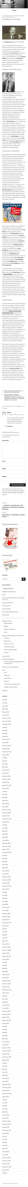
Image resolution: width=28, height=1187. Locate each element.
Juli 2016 (4, 962)
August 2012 (5, 1096)
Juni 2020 (4, 828)
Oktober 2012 (5, 1090)
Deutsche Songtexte (8, 3)
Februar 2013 (5, 1078)
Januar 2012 (5, 1118)
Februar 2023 (5, 739)
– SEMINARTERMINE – (8, 588)
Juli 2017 (4, 929)
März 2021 (5, 800)
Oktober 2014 (5, 1017)
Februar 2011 (5, 1151)
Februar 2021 (5, 803)
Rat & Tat (6, 681)
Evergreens (7, 395)
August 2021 (5, 788)
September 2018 (6, 886)
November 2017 (6, 916)
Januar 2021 (5, 806)
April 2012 (5, 1109)
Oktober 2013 (5, 1054)
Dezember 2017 (6, 913)
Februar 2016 (5, 974)
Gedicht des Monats (7, 602)
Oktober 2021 (5, 782)
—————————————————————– (12, 618)
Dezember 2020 (6, 809)
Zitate (5, 632)
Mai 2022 (4, 761)
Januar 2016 (5, 977)
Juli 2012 (4, 1099)
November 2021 (6, 779)
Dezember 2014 (6, 1011)
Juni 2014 (4, 1029)
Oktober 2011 (5, 1127)
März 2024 (5, 709)
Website (4, 476)
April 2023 (5, 736)
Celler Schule (8, 394)
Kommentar (5, 440)
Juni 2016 (4, 965)
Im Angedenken (6, 605)
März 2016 (5, 971)
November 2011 (6, 1124)
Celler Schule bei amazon (10, 524)
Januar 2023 (5, 742)
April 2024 (5, 706)
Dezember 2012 (6, 1084)
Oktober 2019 (5, 849)
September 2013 (6, 1057)
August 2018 (5, 889)
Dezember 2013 (6, 1048)
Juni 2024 (4, 703)
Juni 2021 (4, 794)
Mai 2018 (4, 898)
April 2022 (5, 764)
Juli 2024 (4, 700)
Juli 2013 (4, 1063)
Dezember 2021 (6, 776)
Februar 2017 (5, 944)
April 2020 (5, 834)
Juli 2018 (4, 892)
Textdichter (13, 400)
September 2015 (6, 990)
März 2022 (5, 767)
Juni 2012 (4, 1102)
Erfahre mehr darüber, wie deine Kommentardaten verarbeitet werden (13, 492)
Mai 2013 (4, 1069)
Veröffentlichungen (9, 646)
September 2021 (6, 785)
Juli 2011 (4, 1136)
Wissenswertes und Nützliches (10, 667)
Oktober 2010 (5, 1164)
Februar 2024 (5, 712)
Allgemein (5, 690)
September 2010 (6, 1167)
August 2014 (5, 1023)
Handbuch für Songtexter (9, 591)
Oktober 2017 (5, 919)
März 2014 (5, 1038)
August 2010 (5, 1170)
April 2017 (5, 938)
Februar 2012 (5, 1115)
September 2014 (6, 1020)
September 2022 (6, 751)
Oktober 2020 (6, 816)
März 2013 (5, 1075)
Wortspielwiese (8, 623)
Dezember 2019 (6, 843)
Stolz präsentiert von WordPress (10, 1183)
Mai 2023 (4, 733)
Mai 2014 (4, 1032)
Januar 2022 (5, 773)
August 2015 (5, 993)
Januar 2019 (5, 874)
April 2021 (5, 797)
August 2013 (5, 1060)
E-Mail (4, 468)
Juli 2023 (4, 727)
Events (4, 594)
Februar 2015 (5, 1005)
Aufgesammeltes (6, 621)
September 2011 (6, 1130)
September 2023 (6, 724)
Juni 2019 (4, 858)
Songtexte (13, 397)
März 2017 (5, 941)
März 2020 (5, 837)
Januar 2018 (5, 910)
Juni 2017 (4, 932)
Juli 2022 (4, 758)
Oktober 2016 (5, 953)
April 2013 (5, 1072)
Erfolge (16, 394)
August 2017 (5, 925)
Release (6, 626)
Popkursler (7, 675)
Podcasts (6, 652)
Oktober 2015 (5, 987)
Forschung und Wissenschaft (10, 612)
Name (3, 461)
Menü (14, 10)
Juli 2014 (4, 1026)
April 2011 (4, 1145)
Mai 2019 (4, 861)
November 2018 (6, 880)
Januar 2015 (5, 1008)
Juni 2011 (4, 1139)
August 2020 (5, 822)
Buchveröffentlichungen (10, 649)
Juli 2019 (4, 855)
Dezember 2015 (6, 980)
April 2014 (5, 1035)
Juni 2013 (4, 1066)
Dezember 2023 (6, 718)
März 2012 (5, 1112)
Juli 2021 (4, 791)
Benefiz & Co (7, 641)
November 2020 (6, 813)
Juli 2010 (4, 1173)
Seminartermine (7, 555)
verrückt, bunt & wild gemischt (12, 684)
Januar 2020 (5, 840)
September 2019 (6, 852)
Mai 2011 (4, 1142)
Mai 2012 (4, 1106)
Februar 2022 (5, 770)
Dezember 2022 (6, 745)
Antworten (9, 426)
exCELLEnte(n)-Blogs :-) (8, 659)
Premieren (7, 638)
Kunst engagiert (6, 608)
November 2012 (6, 1087)
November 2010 (6, 1160)
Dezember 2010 (6, 1157)
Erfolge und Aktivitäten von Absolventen (13, 635)
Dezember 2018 (6, 877)
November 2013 (6, 1051)
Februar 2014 (5, 1041)
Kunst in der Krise (9, 644)
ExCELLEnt (15, 395)
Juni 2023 (4, 730)
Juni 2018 (4, 895)
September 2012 (6, 1093)
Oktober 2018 (5, 883)
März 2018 (5, 904)
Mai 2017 (4, 935)
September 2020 (6, 819)
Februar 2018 (5, 907)
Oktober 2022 (6, 748)
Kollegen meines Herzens (11, 687)
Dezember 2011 (6, 1121)
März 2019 (5, 867)
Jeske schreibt (6, 656)
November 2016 (6, 950)
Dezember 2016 (6, 947)
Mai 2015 (4, 996)
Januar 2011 (5, 1154)
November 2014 (6, 1014)
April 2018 (5, 901)
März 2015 (5, 1002)
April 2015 (5, 999)
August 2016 (5, 959)
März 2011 (5, 1148)
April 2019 (5, 864)
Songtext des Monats (9, 629)
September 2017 (6, 922)
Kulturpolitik (5, 615)
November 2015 (6, 983)
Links (3, 670)
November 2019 (6, 846)
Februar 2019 (5, 871)
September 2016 (6, 956)
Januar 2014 (5, 1044)
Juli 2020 (4, 825)
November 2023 (6, 721)
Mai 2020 (4, 831)
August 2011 (5, 1133)
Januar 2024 (5, 715)
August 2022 (5, 754)
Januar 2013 (5, 1081)
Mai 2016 (4, 968)
